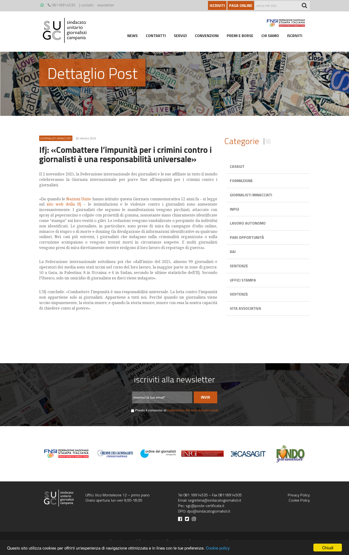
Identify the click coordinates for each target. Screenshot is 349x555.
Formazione (241, 180)
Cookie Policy (299, 500)
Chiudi (327, 547)
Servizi (180, 35)
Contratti (156, 35)
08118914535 (63, 5)
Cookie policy (218, 548)
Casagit (237, 166)
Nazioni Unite (78, 199)
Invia (205, 397)
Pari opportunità (247, 237)
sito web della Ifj (64, 204)
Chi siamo (270, 35)
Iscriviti (217, 5)
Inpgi (234, 209)
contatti (87, 5)
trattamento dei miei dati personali (192, 410)
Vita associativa (245, 308)
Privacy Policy (299, 495)
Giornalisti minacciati (251, 195)
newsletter (105, 5)
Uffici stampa (243, 280)
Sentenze (239, 266)
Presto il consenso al (176, 410)
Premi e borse (240, 35)
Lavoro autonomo (248, 223)
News (132, 35)
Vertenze (239, 294)
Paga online (240, 5)
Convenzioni (207, 35)
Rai (233, 251)
